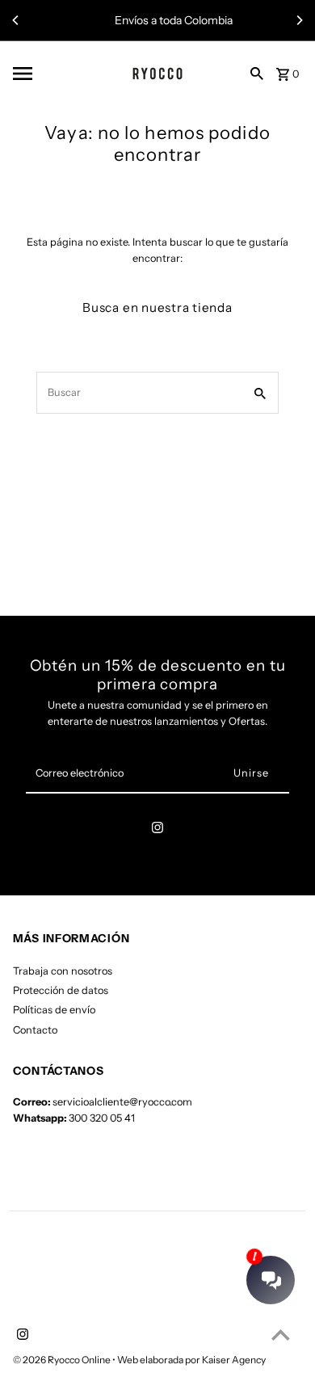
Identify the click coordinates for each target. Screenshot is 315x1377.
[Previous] (16, 20)
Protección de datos (60, 990)
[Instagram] (157, 830)
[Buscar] (256, 72)
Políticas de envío (54, 1010)
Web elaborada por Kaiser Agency (191, 1360)
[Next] (299, 20)
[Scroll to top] (280, 1334)
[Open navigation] (49, 73)
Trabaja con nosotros (62, 971)
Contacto (35, 1030)
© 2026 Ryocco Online (62, 1360)
